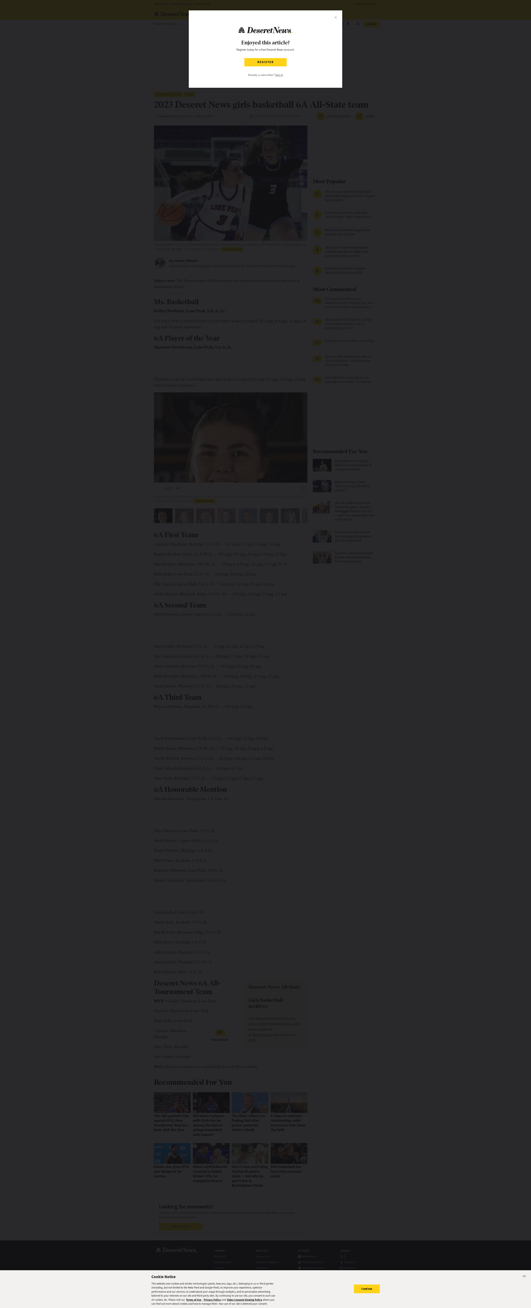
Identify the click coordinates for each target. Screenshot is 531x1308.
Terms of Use (193, 1300)
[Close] (524, 1276)
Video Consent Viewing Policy (244, 1300)
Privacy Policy (212, 1300)
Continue (366, 1289)
